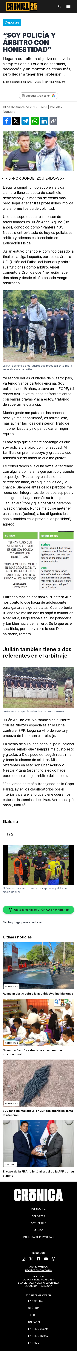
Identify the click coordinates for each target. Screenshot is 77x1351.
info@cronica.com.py (38, 1270)
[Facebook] (38, 1258)
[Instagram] (23, 1258)
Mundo (38, 1230)
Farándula (38, 1209)
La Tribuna (35, 1301)
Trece (32, 1315)
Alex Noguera (57, 81)
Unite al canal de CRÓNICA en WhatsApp (41, 909)
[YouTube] (46, 1258)
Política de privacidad (38, 1237)
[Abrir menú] (68, 6)
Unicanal (34, 1322)
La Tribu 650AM (38, 1328)
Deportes (12, 22)
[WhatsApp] (53, 1258)
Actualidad (38, 1223)
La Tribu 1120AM (38, 1336)
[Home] (38, 1194)
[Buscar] (59, 6)
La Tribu (33, 1342)
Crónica (33, 1308)
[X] (31, 1258)
